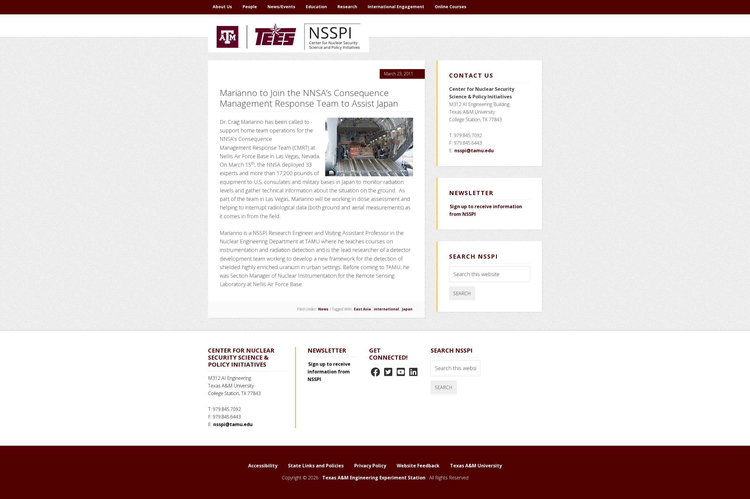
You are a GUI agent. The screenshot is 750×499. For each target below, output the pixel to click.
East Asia (362, 309)
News (323, 309)
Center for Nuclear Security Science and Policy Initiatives (288, 64)
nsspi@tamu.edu (474, 150)
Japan (407, 309)
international (386, 309)
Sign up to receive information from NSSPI (329, 371)
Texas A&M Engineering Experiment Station (373, 477)
